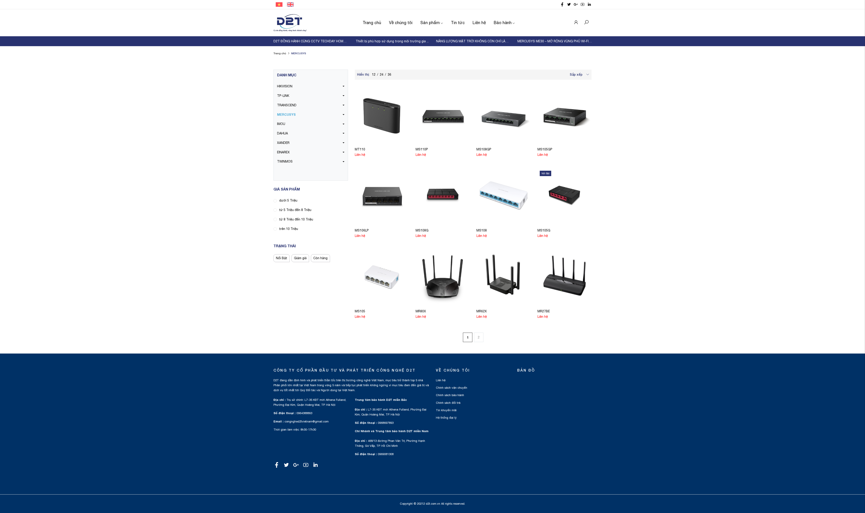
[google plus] (576, 4)
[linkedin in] (589, 4)
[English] (290, 4)
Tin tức (458, 22)
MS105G (543, 230)
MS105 (360, 311)
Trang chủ (372, 22)
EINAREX (283, 152)
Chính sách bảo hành (450, 395)
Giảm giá (300, 258)
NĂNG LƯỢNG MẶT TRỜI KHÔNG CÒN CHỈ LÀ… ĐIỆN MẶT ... (473, 41)
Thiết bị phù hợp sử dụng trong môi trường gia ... (392, 41)
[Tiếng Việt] (279, 4)
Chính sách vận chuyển (451, 387)
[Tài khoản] (576, 23)
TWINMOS (285, 161)
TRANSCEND (286, 105)
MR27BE (543, 311)
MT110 (360, 149)
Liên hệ (479, 22)
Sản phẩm (430, 22)
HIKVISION (284, 86)
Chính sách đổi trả (448, 402)
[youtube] (582, 4)
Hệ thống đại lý (446, 417)
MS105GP (544, 149)
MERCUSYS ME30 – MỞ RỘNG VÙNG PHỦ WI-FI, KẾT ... (554, 41)
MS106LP (362, 230)
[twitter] (569, 4)
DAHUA (282, 133)
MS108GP (483, 149)
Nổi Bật (281, 258)
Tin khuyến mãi (446, 410)
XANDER (283, 143)
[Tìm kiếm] (586, 23)
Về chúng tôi (400, 22)
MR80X (421, 311)
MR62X (481, 311)
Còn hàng (320, 258)
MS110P (422, 149)
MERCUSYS (286, 114)
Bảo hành (503, 22)
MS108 (481, 230)
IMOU (281, 124)
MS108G (422, 230)
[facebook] (562, 4)
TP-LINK (283, 96)
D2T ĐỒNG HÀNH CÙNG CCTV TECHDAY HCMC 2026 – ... (310, 41)
